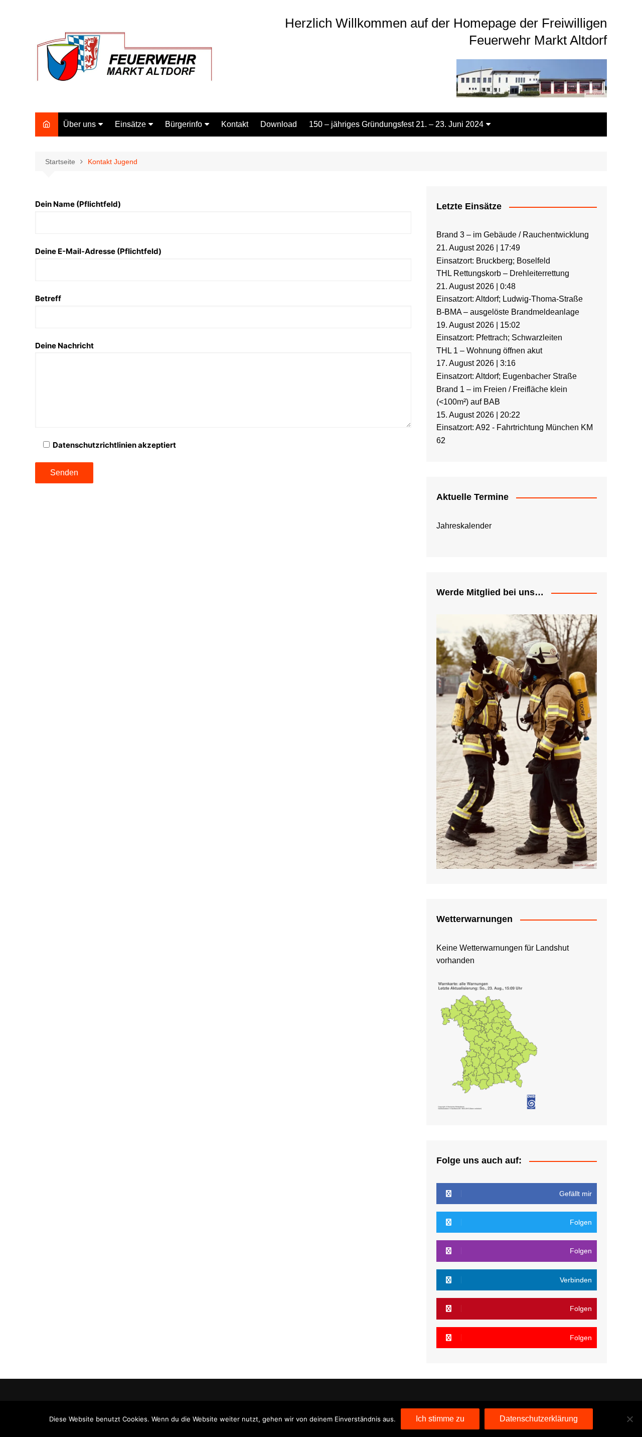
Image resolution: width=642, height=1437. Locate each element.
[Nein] (629, 1419)
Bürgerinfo (183, 124)
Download (278, 124)
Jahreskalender (464, 525)
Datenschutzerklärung (539, 1418)
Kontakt (234, 124)
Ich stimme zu (440, 1418)
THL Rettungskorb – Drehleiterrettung (502, 273)
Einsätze (130, 124)
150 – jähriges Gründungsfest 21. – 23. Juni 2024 (396, 124)
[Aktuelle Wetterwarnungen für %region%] (488, 1044)
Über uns (79, 124)
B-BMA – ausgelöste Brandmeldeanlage (507, 312)
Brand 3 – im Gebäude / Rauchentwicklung (512, 234)
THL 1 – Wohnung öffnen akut (489, 350)
